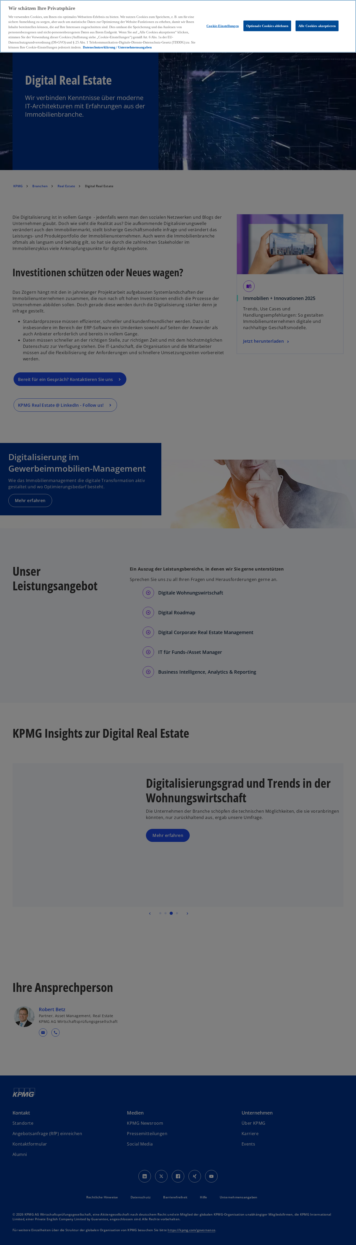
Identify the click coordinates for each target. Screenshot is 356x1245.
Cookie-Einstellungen (222, 26)
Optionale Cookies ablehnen (267, 26)
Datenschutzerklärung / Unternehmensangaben (117, 47)
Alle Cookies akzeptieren (317, 26)
